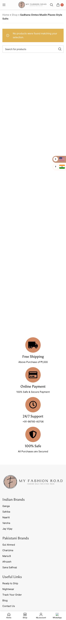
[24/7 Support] (33, 404)
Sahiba (6, 511)
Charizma (7, 550)
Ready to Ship (10, 583)
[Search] (51, 5)
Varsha (6, 522)
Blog (5, 600)
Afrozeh (6, 561)
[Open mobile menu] (4, 5)
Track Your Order (12, 594)
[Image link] (33, 481)
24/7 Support (33, 416)
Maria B (6, 556)
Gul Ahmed (8, 544)
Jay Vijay (7, 528)
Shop (15, 14)
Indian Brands (13, 499)
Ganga (6, 506)
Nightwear (8, 589)
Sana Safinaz (9, 567)
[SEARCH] (60, 49)
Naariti (6, 517)
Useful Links (12, 577)
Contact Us (8, 606)
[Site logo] (32, 4)
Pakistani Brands (15, 538)
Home (5, 14)
